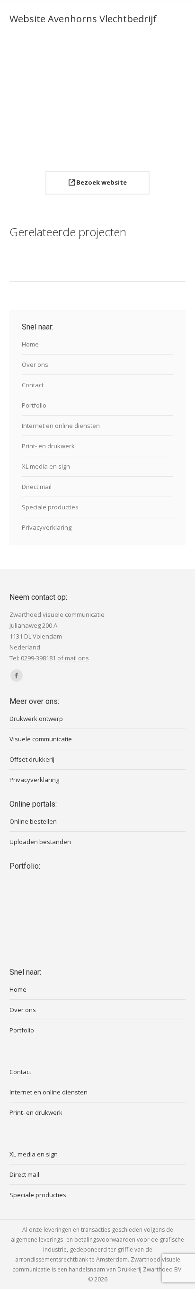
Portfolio (34, 405)
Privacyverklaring (46, 527)
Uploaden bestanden (40, 841)
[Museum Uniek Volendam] (64, 935)
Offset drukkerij (31, 759)
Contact (33, 385)
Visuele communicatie (40, 739)
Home (30, 344)
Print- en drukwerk (48, 446)
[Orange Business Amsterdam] (27, 898)
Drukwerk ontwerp (36, 718)
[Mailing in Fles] (100, 898)
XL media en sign (46, 466)
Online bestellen (33, 821)
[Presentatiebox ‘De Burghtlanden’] (137, 898)
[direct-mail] (64, 898)
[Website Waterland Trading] (100, 935)
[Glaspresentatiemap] (27, 935)
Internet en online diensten (61, 425)
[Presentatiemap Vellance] (137, 935)
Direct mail (37, 486)
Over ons (35, 364)
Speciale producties (50, 507)
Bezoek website (101, 182)
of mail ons (73, 658)
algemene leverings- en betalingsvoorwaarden (73, 1240)
